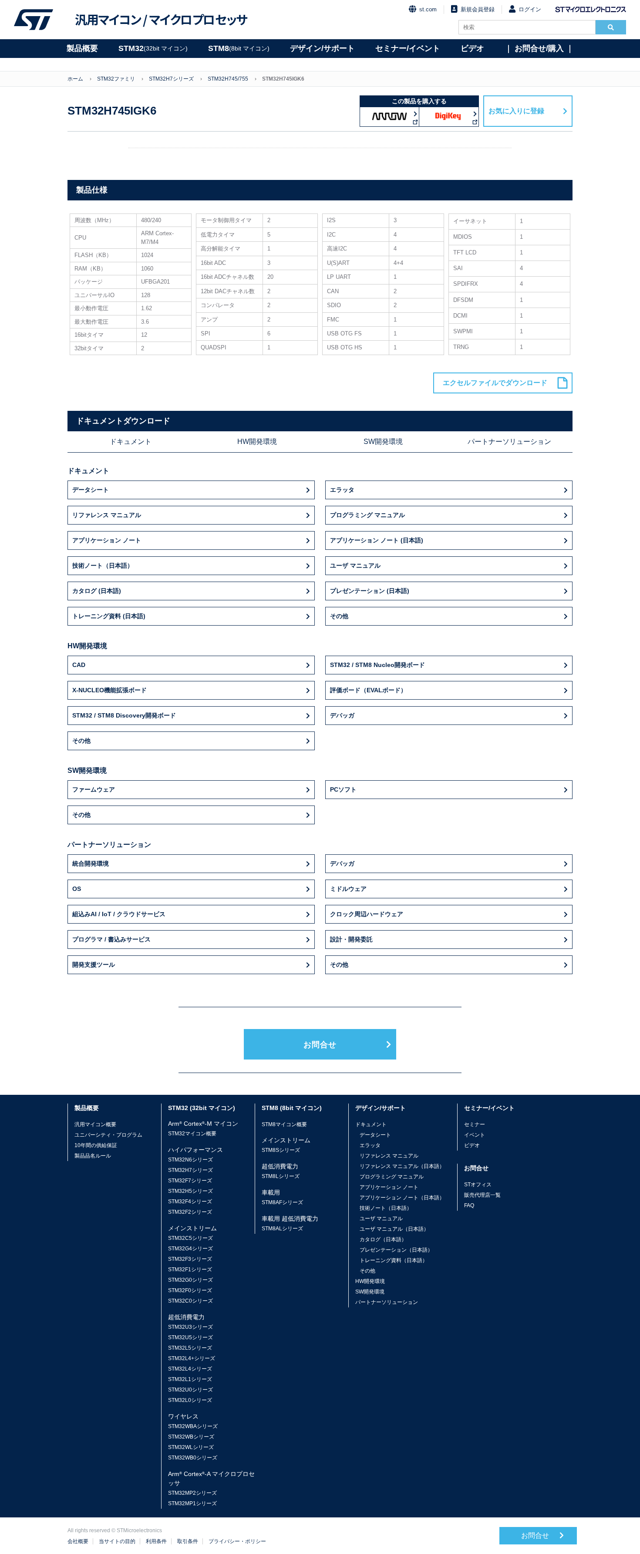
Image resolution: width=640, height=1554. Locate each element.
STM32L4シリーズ (190, 1369)
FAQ (469, 1205)
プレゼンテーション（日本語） (396, 1250)
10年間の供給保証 (95, 1145)
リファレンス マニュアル (106, 514)
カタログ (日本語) (96, 590)
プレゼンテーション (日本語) (369, 590)
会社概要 (77, 1541)
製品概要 (82, 48)
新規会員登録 (478, 9)
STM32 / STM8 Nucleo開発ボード (377, 664)
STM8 (238, 48)
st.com (428, 9)
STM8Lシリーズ (281, 1176)
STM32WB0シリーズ (192, 1458)
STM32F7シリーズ (190, 1181)
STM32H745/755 (228, 79)
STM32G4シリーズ (190, 1249)
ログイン (530, 9)
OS (76, 888)
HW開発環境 (257, 441)
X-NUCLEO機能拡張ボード (109, 690)
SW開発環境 (383, 441)
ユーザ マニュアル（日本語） (394, 1229)
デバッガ (342, 715)
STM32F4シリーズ (190, 1202)
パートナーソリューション (509, 441)
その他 (339, 616)
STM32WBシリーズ (191, 1437)
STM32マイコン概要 (192, 1134)
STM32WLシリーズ (191, 1447)
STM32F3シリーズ (190, 1259)
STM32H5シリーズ (190, 1191)
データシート (90, 489)
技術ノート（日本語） (102, 565)
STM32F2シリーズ (190, 1212)
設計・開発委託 (351, 939)
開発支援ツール (93, 964)
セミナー (474, 1124)
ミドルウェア (348, 888)
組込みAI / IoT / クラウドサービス (118, 914)
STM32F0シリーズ (190, 1290)
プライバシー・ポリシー (237, 1541)
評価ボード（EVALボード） (368, 690)
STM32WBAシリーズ (193, 1426)
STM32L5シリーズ (190, 1348)
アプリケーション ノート (106, 540)
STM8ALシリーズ (282, 1229)
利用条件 (156, 1541)
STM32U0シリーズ (190, 1390)
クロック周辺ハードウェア (366, 914)
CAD (78, 664)
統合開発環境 (90, 863)
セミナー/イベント (407, 48)
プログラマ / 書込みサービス (111, 939)
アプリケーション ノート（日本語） (402, 1198)
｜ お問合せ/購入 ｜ (539, 48)
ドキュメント (131, 441)
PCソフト (343, 789)
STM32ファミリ (116, 79)
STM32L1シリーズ (190, 1379)
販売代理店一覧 (482, 1195)
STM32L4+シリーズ (191, 1358)
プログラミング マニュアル (367, 514)
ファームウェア (93, 789)
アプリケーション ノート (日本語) (376, 540)
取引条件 (187, 1541)
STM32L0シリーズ (190, 1400)
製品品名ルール (92, 1156)
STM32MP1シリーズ (192, 1503)
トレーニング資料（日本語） (394, 1260)
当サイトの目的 (117, 1541)
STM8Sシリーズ (281, 1150)
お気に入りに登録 (516, 111)
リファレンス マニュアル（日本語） (402, 1166)
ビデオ (472, 48)
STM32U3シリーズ (190, 1327)
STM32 (153, 48)
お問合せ (320, 1044)
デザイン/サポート (322, 48)
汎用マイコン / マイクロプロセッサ (161, 19)
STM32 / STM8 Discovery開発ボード (124, 715)
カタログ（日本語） (383, 1239)
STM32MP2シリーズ (192, 1493)
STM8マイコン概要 (284, 1124)
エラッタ (342, 489)
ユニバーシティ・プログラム (108, 1135)
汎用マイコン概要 (95, 1124)
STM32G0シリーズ (190, 1280)
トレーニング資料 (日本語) (108, 616)
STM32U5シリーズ (190, 1337)
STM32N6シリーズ (190, 1160)
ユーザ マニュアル (355, 565)
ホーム (75, 79)
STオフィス (478, 1185)
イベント (474, 1135)
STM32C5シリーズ (190, 1238)
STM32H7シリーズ (171, 79)
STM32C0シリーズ (190, 1301)
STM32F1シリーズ (190, 1269)
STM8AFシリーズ (282, 1202)
